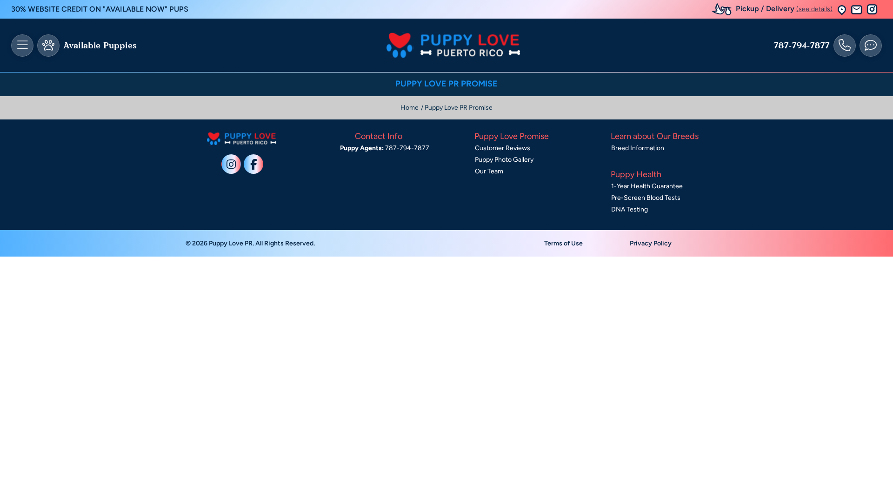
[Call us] (844, 45)
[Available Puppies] (48, 45)
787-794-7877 (801, 45)
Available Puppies (100, 45)
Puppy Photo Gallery (504, 160)
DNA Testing (629, 209)
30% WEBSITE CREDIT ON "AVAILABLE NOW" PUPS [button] (99, 9)
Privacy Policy (651, 243)
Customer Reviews (502, 148)
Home (409, 108)
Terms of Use (563, 243)
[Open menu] (22, 45)
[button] (841, 9)
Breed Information (637, 148)
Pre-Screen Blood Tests (645, 198)
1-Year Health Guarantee (647, 186)
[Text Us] (871, 45)
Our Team (489, 171)
